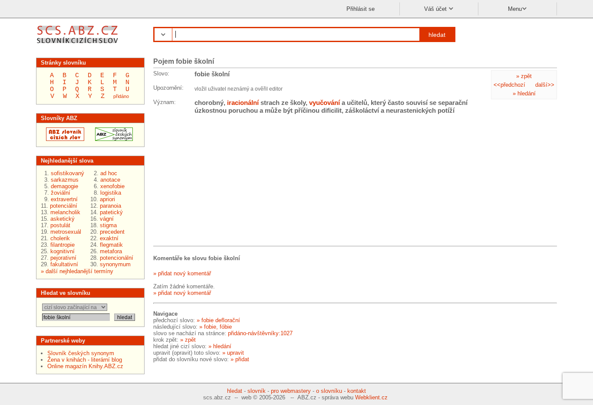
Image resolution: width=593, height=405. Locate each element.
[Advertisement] (218, 181)
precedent (112, 232)
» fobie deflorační (218, 320)
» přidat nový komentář (182, 273)
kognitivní (62, 251)
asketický (62, 219)
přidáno (121, 96)
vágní (107, 219)
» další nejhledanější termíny (77, 271)
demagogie (64, 186)
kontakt (356, 391)
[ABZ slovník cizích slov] (78, 44)
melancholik (65, 212)
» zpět (524, 76)
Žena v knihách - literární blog (84, 359)
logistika (110, 192)
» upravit (233, 352)
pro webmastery (291, 391)
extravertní (64, 199)
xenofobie (112, 186)
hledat (436, 34)
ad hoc (108, 173)
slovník (256, 391)
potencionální (116, 258)
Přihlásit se (360, 9)
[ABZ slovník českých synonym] (111, 139)
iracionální (243, 102)
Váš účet (436, 9)
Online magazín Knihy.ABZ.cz (85, 366)
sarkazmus (65, 179)
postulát (60, 225)
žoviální (60, 192)
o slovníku (329, 391)
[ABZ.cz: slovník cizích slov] (62, 139)
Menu (515, 9)
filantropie (62, 245)
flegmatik (111, 245)
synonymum (115, 264)
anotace (110, 179)
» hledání (524, 93)
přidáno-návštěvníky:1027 (260, 333)
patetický (111, 212)
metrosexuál (65, 232)
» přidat (240, 359)
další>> (544, 85)
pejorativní (63, 258)
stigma (108, 225)
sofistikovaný (67, 173)
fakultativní (64, 264)
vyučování (324, 102)
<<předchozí (509, 85)
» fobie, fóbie (215, 326)
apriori (107, 199)
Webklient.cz (371, 397)
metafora (111, 251)
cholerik (60, 238)
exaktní (109, 238)
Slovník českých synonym (80, 353)
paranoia (110, 205)
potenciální (63, 205)
